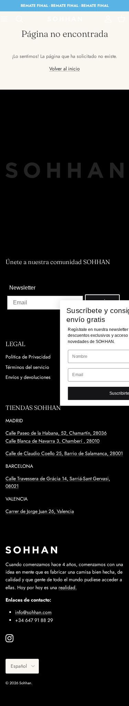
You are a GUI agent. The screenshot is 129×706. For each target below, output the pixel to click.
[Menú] (7, 19)
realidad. (67, 587)
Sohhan (25, 683)
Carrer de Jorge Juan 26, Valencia (40, 511)
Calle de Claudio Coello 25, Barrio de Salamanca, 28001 (64, 453)
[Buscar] (22, 19)
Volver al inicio (64, 68)
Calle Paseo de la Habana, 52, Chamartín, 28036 (56, 433)
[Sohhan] (64, 19)
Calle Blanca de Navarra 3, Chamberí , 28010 (52, 440)
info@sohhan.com (33, 612)
